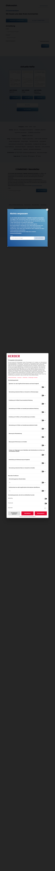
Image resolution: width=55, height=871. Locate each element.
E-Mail (11, 235)
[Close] (47, 209)
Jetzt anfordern (39, 238)
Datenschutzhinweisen (15, 233)
